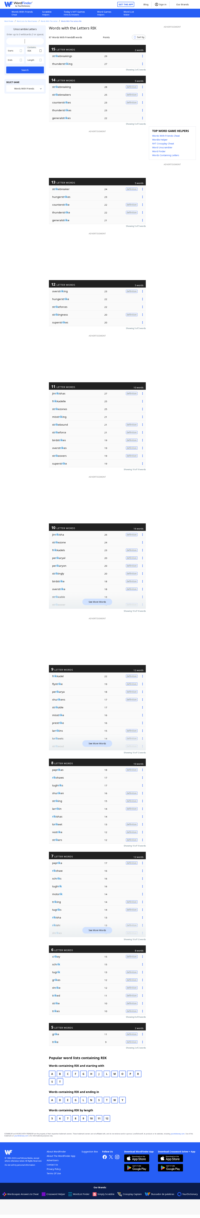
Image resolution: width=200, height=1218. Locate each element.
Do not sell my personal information (20, 1165)
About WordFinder (56, 1151)
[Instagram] (117, 1157)
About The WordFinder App (61, 1155)
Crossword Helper (55, 1194)
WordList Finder (81, 1194)
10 (91, 1118)
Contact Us (52, 1164)
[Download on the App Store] (136, 1158)
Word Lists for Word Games (27, 21)
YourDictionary (190, 1194)
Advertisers (53, 1160)
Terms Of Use (54, 1173)
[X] (110, 1157)
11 (99, 1118)
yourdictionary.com (178, 1134)
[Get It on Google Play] (136, 1168)
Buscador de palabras (162, 1194)
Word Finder (8, 21)
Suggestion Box (90, 1151)
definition (132, 86)
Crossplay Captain (132, 1194)
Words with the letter (49, 21)
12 (106, 1118)
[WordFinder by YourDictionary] (18, 4)
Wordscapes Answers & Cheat (23, 1194)
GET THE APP (126, 4)
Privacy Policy (54, 1169)
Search (25, 70)
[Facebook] (104, 1157)
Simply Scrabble (106, 1194)
